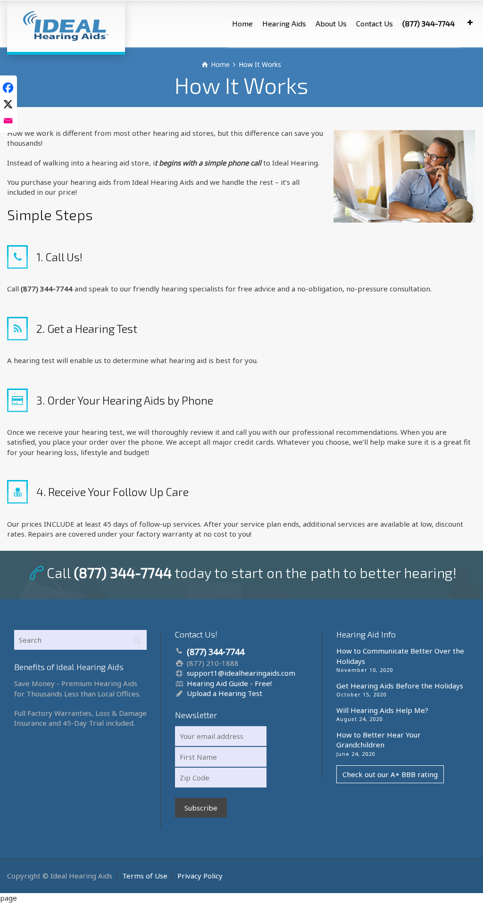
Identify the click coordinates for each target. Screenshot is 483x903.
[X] (8, 103)
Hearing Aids (284, 23)
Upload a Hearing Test (224, 693)
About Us (331, 23)
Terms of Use (144, 875)
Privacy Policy (200, 875)
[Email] (8, 119)
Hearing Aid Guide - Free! (229, 683)
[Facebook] (8, 86)
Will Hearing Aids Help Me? (382, 710)
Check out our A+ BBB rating (390, 774)
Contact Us (374, 23)
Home (242, 23)
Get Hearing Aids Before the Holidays (399, 685)
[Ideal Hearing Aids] (66, 26)
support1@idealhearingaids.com (241, 673)
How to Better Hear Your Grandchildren (378, 739)
